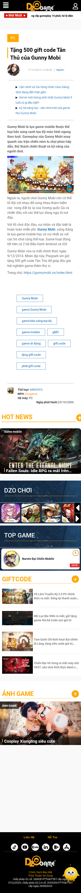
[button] (77, 519)
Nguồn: (60, 69)
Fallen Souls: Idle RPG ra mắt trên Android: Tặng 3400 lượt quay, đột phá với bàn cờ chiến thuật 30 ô (41, 471)
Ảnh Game (18, 693)
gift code (59, 343)
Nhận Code (56, 596)
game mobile (31, 332)
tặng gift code (31, 354)
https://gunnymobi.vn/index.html (48, 273)
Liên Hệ (29, 837)
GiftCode (17, 579)
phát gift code (31, 366)
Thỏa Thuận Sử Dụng (40, 875)
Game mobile (13, 431)
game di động (31, 343)
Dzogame (31, 393)
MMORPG (36, 389)
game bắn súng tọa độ (37, 321)
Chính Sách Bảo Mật (40, 872)
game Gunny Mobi (34, 309)
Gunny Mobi (30, 298)
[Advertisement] (40, 789)
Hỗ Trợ (52, 837)
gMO (55, 332)
